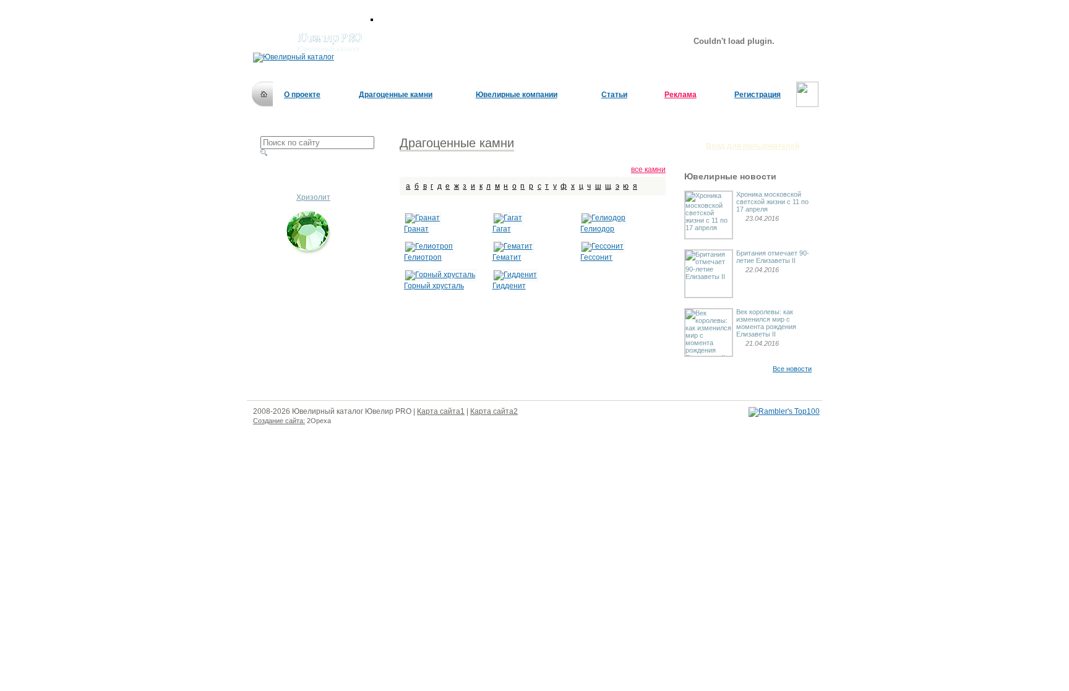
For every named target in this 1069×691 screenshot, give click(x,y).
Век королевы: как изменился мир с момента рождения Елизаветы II (766, 323)
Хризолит (313, 197)
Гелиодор (597, 229)
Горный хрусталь (434, 285)
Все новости (792, 368)
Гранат (416, 229)
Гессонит (596, 257)
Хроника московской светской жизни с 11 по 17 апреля (772, 202)
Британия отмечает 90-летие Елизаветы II (772, 256)
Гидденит (509, 285)
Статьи (614, 94)
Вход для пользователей (752, 146)
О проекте (302, 94)
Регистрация (757, 94)
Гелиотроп (423, 257)
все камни (648, 169)
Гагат (501, 229)
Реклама (680, 94)
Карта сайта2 (494, 411)
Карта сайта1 (441, 411)
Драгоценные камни (395, 94)
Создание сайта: (279, 420)
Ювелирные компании (516, 94)
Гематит (507, 257)
